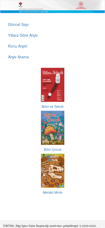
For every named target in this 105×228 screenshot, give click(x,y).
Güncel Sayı (18, 24)
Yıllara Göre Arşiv (23, 35)
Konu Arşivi (17, 46)
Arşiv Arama (18, 56)
